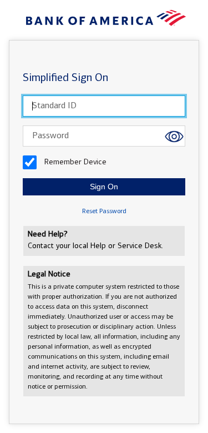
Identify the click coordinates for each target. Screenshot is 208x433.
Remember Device (74, 162)
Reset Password (104, 211)
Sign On (104, 186)
